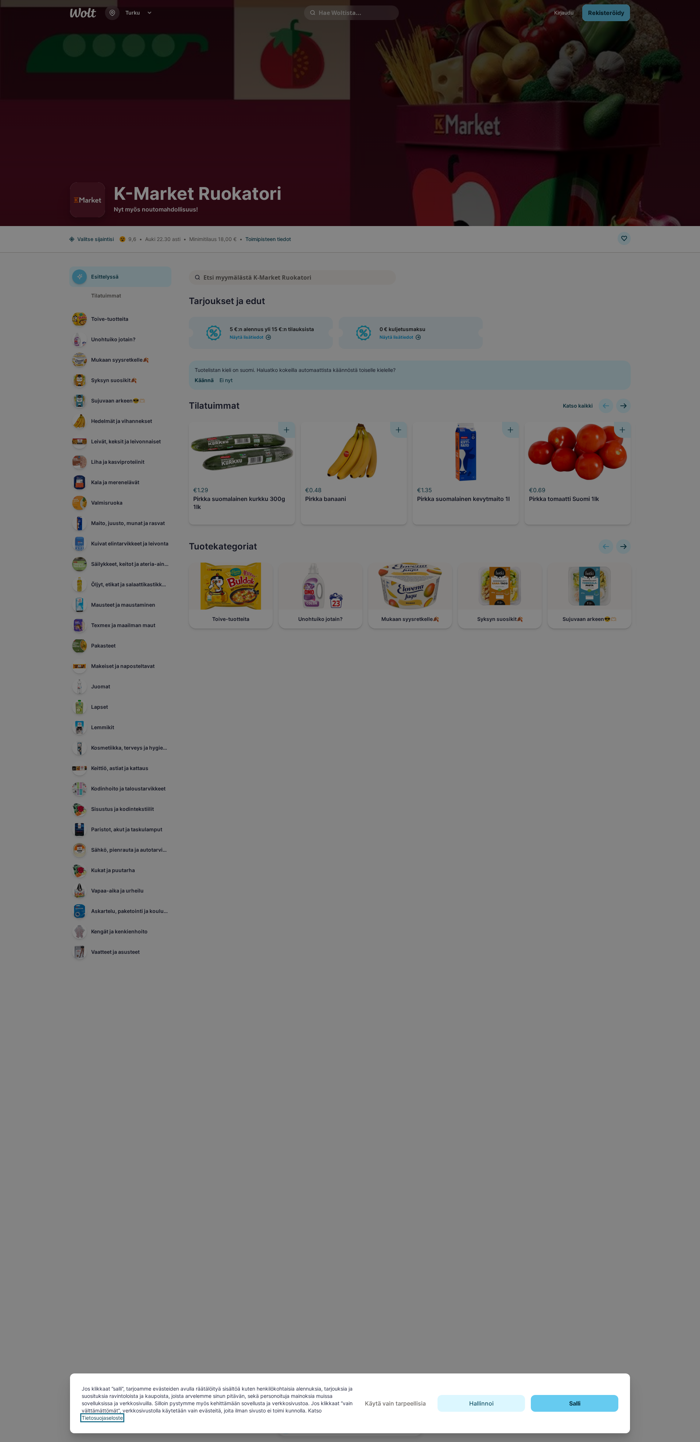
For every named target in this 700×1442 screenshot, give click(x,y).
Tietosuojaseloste (102, 1418)
